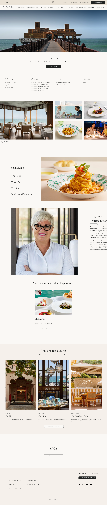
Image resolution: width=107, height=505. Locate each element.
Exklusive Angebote (33, 7)
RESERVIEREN (98, 2)
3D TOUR (6, 142)
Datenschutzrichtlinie (33, 484)
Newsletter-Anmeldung (87, 478)
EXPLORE (44, 329)
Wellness (70, 7)
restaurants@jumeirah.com (63, 82)
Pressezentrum (31, 480)
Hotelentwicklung (15, 489)
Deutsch (65, 2)
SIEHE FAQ (52, 456)
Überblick (21, 7)
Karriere (11, 484)
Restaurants (61, 7)
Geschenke (100, 7)
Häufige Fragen (31, 476)
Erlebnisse (91, 7)
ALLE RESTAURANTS (53, 426)
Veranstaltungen (80, 7)
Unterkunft (52, 7)
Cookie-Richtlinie (14, 493)
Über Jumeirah (13, 476)
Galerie (43, 7)
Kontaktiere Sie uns (15, 480)
